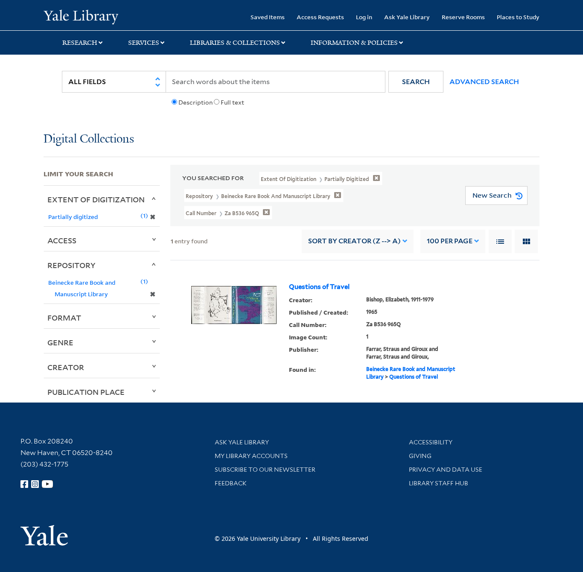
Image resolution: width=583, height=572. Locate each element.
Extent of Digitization (96, 199)
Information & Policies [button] (354, 42)
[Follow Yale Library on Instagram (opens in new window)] (35, 484)
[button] (415, 82)
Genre (60, 342)
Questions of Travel (319, 287)
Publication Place (86, 392)
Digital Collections (89, 139)
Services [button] (143, 42)
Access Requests (320, 17)
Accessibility (430, 442)
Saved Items (268, 17)
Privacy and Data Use (445, 469)
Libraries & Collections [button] (235, 42)
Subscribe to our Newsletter (265, 469)
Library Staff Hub (438, 483)
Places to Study (518, 17)
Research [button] (79, 42)
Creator (65, 367)
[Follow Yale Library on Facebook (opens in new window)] (24, 484)
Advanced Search (484, 82)
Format (64, 317)
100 (449, 241)
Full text (232, 102)
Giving (420, 455)
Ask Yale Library (407, 17)
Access (61, 240)
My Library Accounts (251, 455)
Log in (364, 17)
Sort (354, 241)
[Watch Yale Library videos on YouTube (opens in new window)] (47, 484)
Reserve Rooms (463, 17)
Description (195, 102)
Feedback (231, 483)
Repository (71, 265)
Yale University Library (81, 16)
